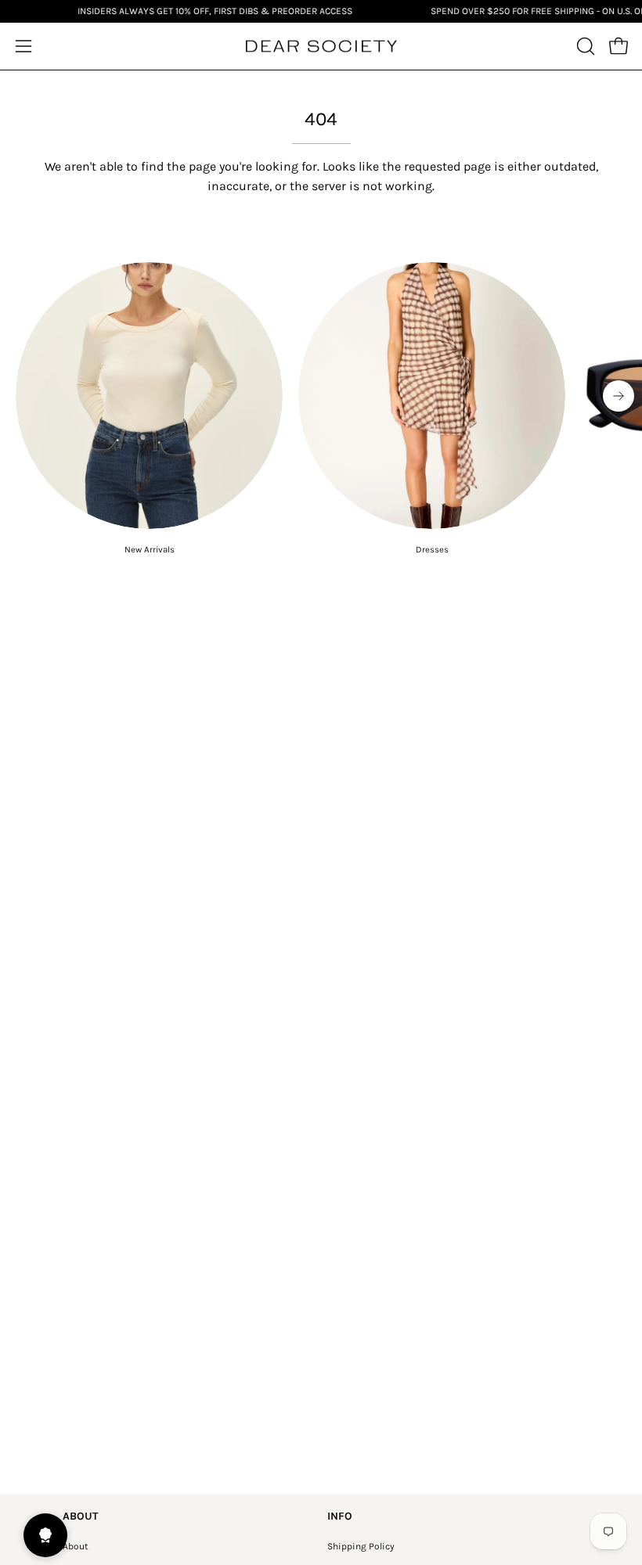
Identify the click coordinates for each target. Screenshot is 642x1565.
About (75, 1546)
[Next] (618, 396)
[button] (584, 46)
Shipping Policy (361, 1546)
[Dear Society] (321, 46)
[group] (321, 409)
